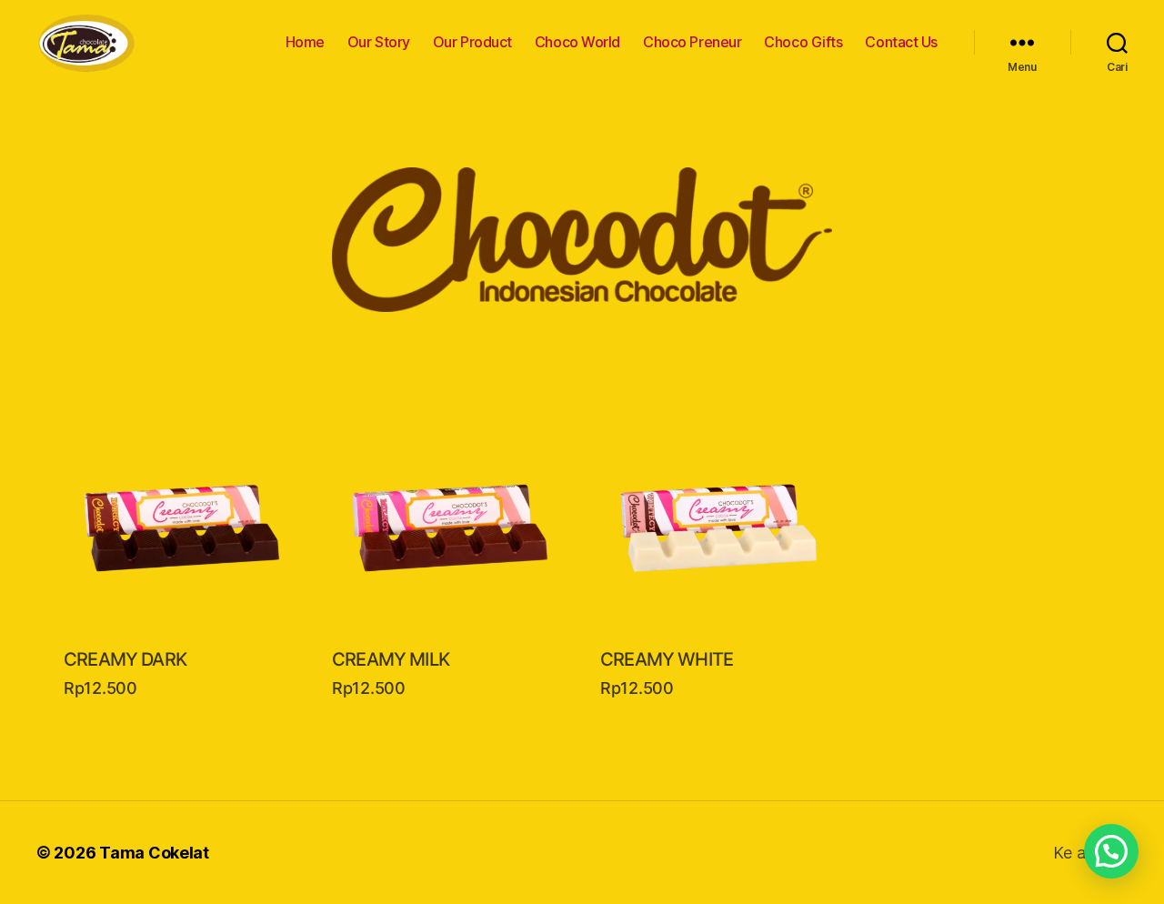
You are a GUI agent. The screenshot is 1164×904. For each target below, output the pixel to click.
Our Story (378, 42)
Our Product (472, 42)
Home (305, 42)
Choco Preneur (692, 42)
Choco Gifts (803, 42)
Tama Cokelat (154, 852)
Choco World (577, 42)
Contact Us (901, 42)
